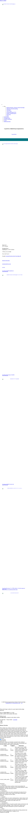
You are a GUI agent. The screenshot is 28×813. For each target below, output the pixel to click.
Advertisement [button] (3, 801)
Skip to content (3, 0)
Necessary (4, 739)
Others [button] (1, 807)
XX (21, 703)
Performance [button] (2, 789)
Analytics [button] (2, 795)
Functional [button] (2, 783)
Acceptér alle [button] (2, 719)
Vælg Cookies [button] (9, 719)
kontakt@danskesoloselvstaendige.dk (13, 256)
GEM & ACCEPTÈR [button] (4, 812)
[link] (4, 106)
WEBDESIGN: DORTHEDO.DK (13, 703)
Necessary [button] (2, 738)
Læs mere (15, 719)
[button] (1, 104)
